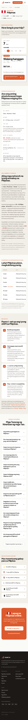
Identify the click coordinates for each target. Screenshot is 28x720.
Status (3, 683)
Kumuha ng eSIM (18, 2)
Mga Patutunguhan (6, 674)
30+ (20, 50)
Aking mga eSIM (19, 674)
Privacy (3, 692)
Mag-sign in (18, 676)
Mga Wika (3, 680)
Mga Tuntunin (4, 690)
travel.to (4, 7)
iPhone (16, 408)
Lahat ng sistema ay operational (9, 667)
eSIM (10, 7)
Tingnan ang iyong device (18, 404)
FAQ (2, 678)
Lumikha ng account (20, 678)
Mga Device (4, 676)
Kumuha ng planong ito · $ (13, 77)
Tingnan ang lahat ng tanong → (14, 544)
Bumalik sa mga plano (13, 628)
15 (16, 50)
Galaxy (21, 408)
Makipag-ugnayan (5, 697)
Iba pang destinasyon (14, 633)
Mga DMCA (4, 694)
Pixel (24, 408)
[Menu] (25, 2)
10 (12, 50)
